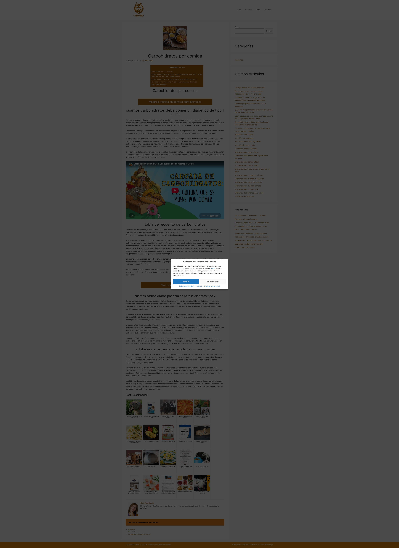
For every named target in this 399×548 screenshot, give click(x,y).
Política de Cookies (186, 286)
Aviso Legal (215, 286)
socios (213, 268)
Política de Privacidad (202, 286)
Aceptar (186, 282)
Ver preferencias (213, 282)
